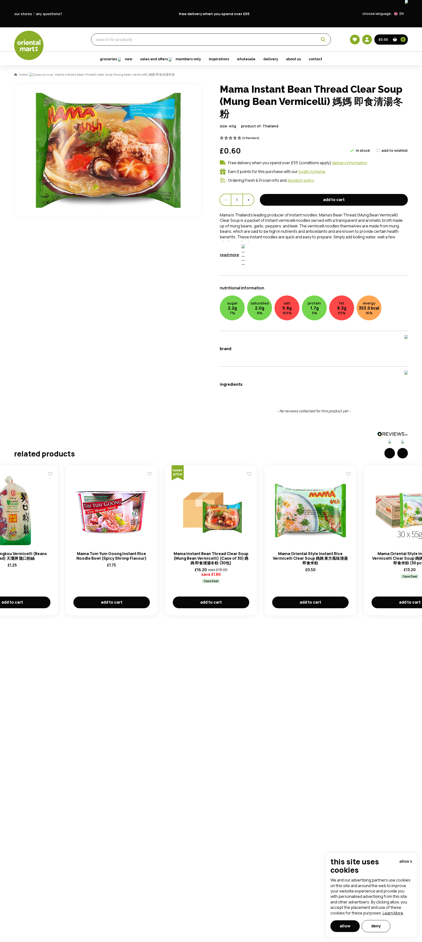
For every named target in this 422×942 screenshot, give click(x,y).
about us (293, 59)
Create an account (284, 312)
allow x (405, 861)
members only (188, 59)
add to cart (334, 199)
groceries (62, 40)
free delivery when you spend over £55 (214, 13)
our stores (23, 13)
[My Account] (367, 39)
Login (272, 266)
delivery (270, 59)
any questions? (49, 13)
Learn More (393, 913)
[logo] (28, 45)
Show (315, 247)
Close (321, 193)
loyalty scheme (311, 171)
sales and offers (154, 59)
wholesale (246, 59)
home (23, 74)
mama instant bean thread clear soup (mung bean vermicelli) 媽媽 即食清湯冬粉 (115, 74)
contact (315, 59)
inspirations (219, 59)
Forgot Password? (272, 284)
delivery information (349, 162)
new (128, 59)
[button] (401, 13)
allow (345, 926)
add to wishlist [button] (394, 150)
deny (376, 926)
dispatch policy (300, 180)
